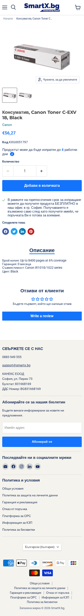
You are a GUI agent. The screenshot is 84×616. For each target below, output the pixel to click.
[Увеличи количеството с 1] (41, 171)
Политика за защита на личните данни (30, 495)
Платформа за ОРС (16, 516)
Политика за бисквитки (18, 529)
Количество (10, 161)
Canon (7, 125)
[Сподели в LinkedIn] (22, 231)
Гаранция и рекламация (19, 502)
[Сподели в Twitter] (14, 231)
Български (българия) (40, 547)
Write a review (42, 316)
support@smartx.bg (16, 365)
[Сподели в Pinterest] (31, 231)
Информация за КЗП (17, 522)
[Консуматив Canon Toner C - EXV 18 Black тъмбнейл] (9, 95)
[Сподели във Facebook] (5, 231)
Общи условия (13, 488)
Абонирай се (42, 442)
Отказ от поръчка (14, 509)
